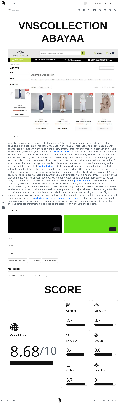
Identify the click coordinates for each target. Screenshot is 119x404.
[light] (105, 3)
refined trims (46, 166)
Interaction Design (50, 260)
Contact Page (35, 260)
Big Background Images (17, 260)
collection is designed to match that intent (56, 197)
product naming (82, 180)
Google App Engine (42, 276)
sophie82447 (16, 10)
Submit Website (95, 3)
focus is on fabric (61, 151)
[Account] (110, 3)
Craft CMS (12, 276)
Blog (103, 400)
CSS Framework (25, 276)
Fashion (12, 245)
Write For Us (112, 400)
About (96, 400)
